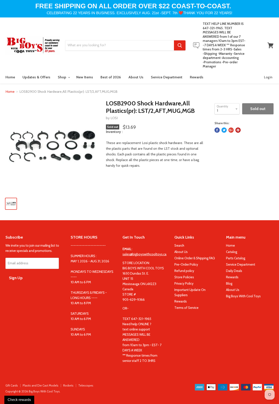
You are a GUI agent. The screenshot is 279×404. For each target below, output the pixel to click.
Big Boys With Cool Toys (243, 296)
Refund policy (184, 271)
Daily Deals (234, 271)
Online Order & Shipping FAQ (194, 258)
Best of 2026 (110, 77)
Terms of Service (186, 308)
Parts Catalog (235, 258)
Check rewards (19, 400)
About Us (135, 77)
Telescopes (85, 385)
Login (268, 77)
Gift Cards (11, 385)
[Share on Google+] (231, 130)
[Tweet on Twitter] (224, 130)
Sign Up (16, 277)
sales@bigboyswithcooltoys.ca (144, 254)
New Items (84, 77)
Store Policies (184, 277)
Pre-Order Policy (186, 264)
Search (179, 246)
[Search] (179, 45)
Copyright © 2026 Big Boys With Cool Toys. (32, 391)
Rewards (196, 77)
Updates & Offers (36, 77)
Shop (62, 77)
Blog (229, 283)
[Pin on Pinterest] (238, 130)
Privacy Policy (184, 283)
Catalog (231, 252)
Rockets (68, 385)
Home (10, 77)
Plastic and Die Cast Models (40, 385)
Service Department (166, 77)
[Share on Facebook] (217, 130)
